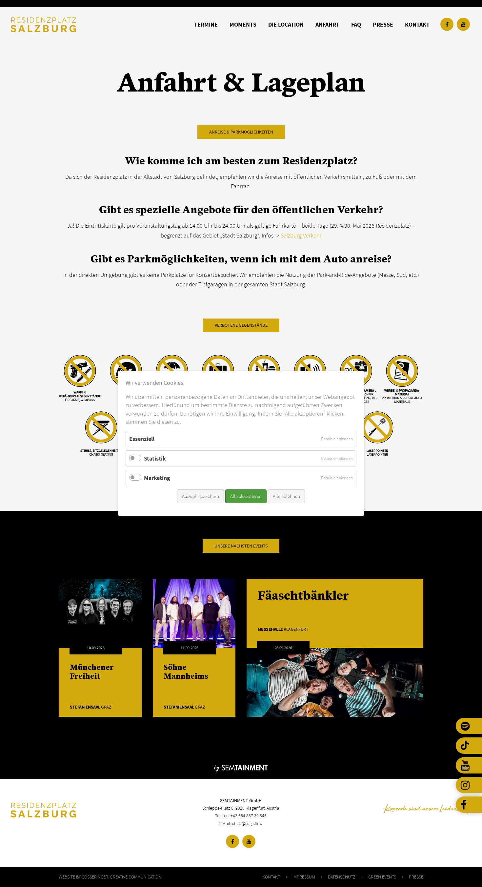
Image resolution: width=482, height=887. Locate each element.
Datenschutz (341, 877)
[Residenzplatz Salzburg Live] (87, 810)
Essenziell (141, 439)
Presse (416, 877)
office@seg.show (247, 823)
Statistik (155, 458)
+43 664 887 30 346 (249, 815)
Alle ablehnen (286, 496)
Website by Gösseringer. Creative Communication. (110, 877)
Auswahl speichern (200, 496)
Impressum (303, 877)
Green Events (382, 877)
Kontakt (271, 877)
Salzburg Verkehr (301, 235)
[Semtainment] (241, 768)
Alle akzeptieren (246, 496)
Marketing (157, 478)
